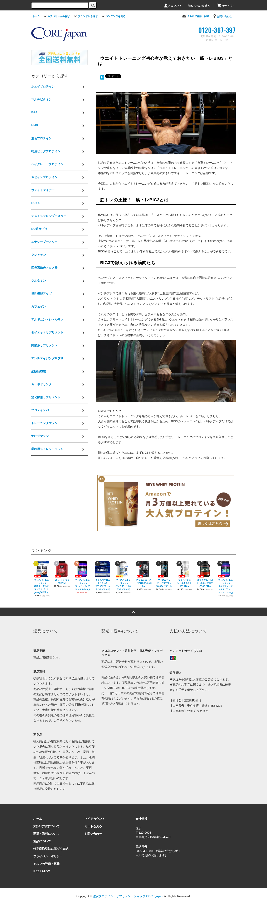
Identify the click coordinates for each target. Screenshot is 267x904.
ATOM (46, 871)
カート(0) (228, 5)
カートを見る (93, 826)
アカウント (175, 5)
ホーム (36, 16)
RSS (36, 871)
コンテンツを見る (116, 16)
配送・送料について (46, 833)
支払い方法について (46, 826)
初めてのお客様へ (199, 5)
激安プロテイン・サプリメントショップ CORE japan (128, 896)
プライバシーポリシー (48, 856)
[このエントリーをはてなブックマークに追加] (102, 77)
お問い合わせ (224, 16)
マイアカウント (94, 818)
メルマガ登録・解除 (198, 16)
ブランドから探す (88, 16)
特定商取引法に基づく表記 (50, 848)
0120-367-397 (217, 30)
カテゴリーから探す (59, 16)
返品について (42, 841)
